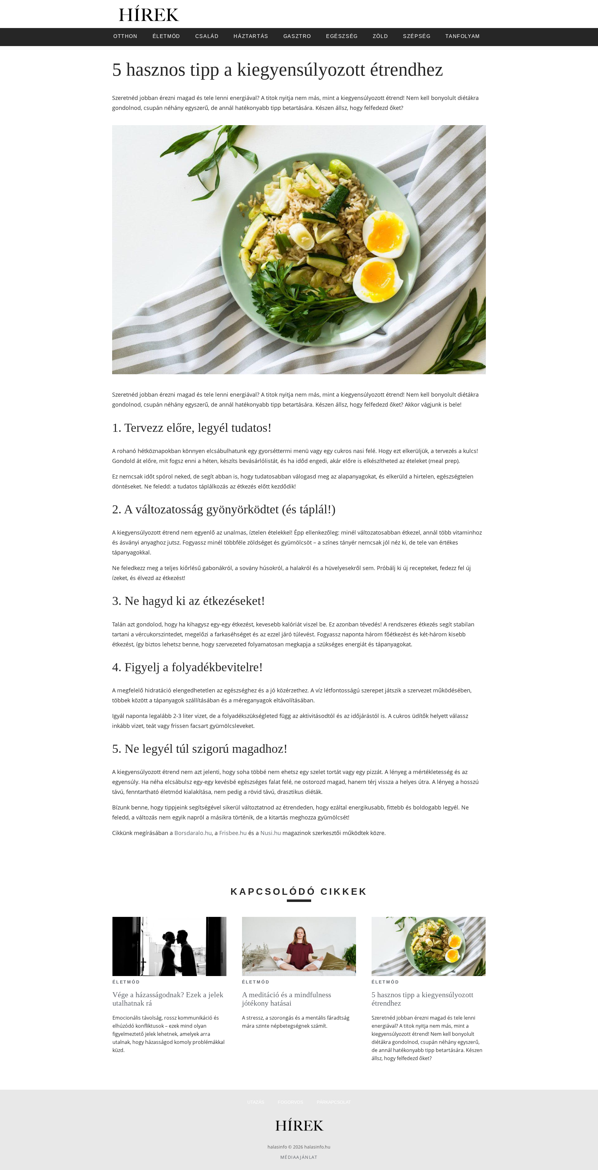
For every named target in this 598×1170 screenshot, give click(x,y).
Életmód (126, 981)
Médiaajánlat (299, 1157)
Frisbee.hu (233, 833)
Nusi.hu (270, 833)
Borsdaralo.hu (193, 833)
